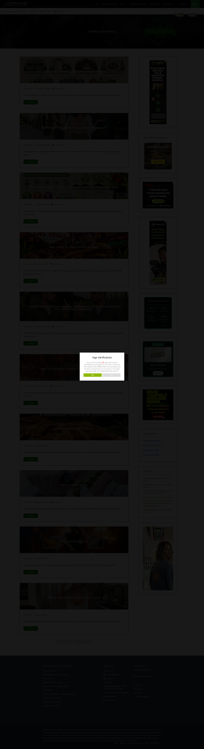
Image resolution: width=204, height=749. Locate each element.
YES (92, 375)
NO (111, 375)
